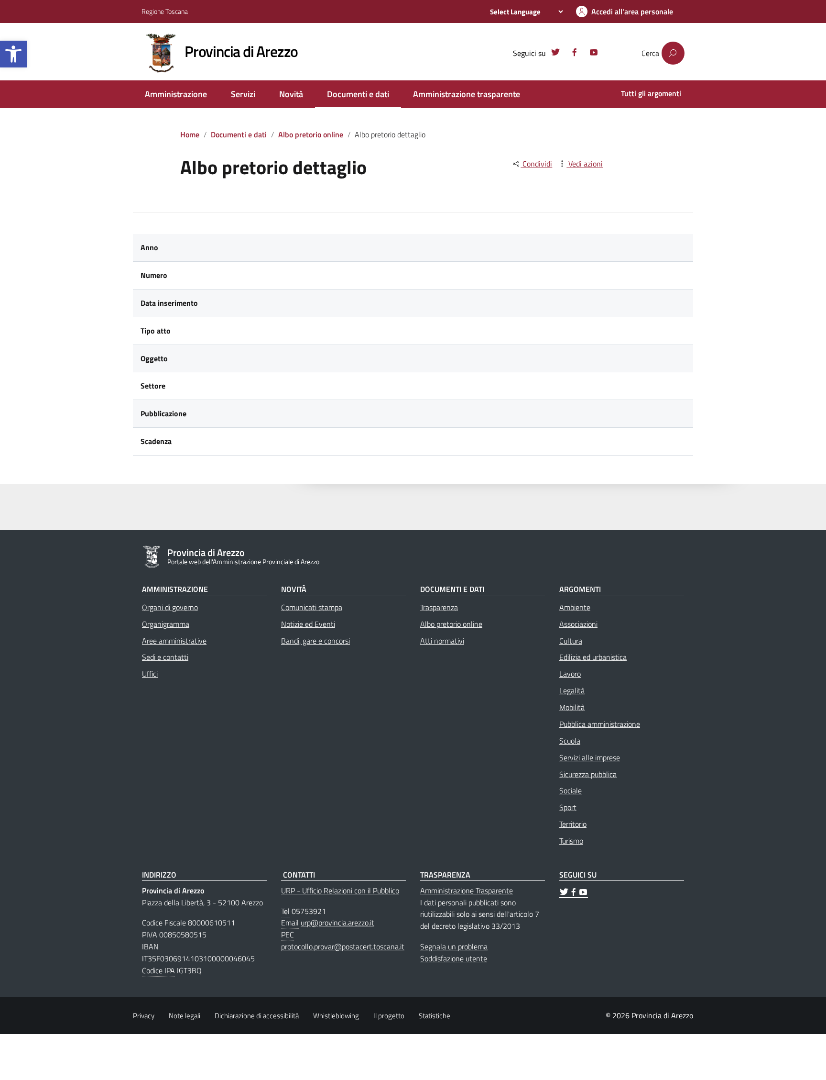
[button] (13, 54)
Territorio (573, 824)
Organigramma (165, 624)
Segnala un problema (454, 946)
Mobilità (572, 707)
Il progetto (388, 1015)
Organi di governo (170, 607)
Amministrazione (176, 94)
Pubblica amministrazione (599, 724)
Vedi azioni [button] (584, 163)
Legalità (572, 690)
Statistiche (434, 1015)
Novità (291, 94)
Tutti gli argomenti (651, 93)
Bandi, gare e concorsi (315, 640)
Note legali (184, 1015)
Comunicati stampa (311, 607)
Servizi (243, 94)
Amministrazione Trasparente (466, 890)
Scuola (569, 740)
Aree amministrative (174, 640)
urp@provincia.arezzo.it (337, 922)
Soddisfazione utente (453, 958)
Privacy (143, 1015)
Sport (567, 807)
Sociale (570, 790)
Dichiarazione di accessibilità (257, 1015)
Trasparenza (439, 607)
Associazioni (578, 624)
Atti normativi (442, 640)
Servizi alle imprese (589, 757)
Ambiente (574, 607)
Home (189, 134)
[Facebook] (574, 53)
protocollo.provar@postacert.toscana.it (342, 946)
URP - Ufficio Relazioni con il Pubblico (340, 890)
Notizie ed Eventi (308, 624)
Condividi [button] (536, 163)
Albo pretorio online (310, 134)
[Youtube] (593, 53)
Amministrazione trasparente (466, 94)
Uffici (150, 673)
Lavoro (570, 673)
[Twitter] (555, 53)
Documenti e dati (358, 94)
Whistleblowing (336, 1015)
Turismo (571, 840)
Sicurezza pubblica (588, 774)
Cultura (570, 640)
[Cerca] (673, 53)
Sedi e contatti (165, 657)
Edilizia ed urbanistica (593, 657)
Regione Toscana (164, 11)
